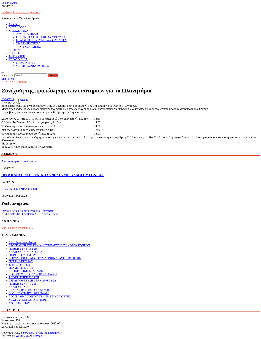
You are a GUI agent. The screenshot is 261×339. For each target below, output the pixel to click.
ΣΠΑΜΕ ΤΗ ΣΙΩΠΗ (21, 267)
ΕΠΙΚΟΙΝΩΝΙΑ (18, 59)
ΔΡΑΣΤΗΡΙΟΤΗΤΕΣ (28, 43)
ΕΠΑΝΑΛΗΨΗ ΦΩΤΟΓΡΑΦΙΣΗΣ (29, 290)
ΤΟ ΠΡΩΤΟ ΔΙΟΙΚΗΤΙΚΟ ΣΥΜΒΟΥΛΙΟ (40, 37)
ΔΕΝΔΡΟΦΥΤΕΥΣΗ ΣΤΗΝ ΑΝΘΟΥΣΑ (32, 280)
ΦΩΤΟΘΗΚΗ (17, 56)
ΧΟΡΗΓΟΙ (15, 52)
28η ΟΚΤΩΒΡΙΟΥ (19, 302)
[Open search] (2, 72)
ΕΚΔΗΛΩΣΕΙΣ (32, 46)
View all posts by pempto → (17, 227)
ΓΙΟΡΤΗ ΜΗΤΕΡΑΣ (21, 261)
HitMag (37, 335)
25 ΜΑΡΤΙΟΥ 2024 (20, 264)
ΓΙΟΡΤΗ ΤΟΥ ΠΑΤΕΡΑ (23, 254)
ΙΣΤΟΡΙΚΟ (15, 49)
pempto (24, 99)
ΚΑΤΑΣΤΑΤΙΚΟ (18, 30)
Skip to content (9, 2)
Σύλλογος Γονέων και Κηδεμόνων (20, 12)
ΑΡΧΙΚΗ (14, 24)
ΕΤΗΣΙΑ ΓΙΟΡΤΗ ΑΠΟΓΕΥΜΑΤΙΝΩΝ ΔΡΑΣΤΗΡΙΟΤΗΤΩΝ (45, 258)
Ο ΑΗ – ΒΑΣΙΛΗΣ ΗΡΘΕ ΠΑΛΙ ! (29, 293)
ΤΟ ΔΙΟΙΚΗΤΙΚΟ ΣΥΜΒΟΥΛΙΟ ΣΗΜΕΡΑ (41, 40)
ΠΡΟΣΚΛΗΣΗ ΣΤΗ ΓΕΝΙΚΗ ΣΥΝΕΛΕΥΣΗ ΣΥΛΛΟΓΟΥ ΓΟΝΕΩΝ (52, 175)
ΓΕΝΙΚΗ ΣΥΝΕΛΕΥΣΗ (19, 189)
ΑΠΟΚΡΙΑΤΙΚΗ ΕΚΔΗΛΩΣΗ (27, 270)
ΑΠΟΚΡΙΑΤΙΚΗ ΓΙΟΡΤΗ (24, 277)
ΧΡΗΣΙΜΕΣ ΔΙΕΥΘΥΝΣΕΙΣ (32, 65)
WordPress (22, 335)
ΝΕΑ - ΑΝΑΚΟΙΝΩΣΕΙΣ (16, 81)
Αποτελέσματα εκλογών (18, 161)
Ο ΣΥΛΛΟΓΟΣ (17, 27)
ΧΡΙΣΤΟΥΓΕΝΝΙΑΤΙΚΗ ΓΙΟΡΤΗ (29, 299)
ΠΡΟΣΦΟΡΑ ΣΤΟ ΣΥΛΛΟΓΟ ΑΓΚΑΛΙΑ (33, 274)
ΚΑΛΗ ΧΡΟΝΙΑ (19, 286)
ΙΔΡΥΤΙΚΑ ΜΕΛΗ (27, 33)
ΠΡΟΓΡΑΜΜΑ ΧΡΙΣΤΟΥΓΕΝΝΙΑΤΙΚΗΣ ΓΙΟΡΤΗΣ (39, 296)
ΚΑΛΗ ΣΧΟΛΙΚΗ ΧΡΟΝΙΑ (25, 251)
